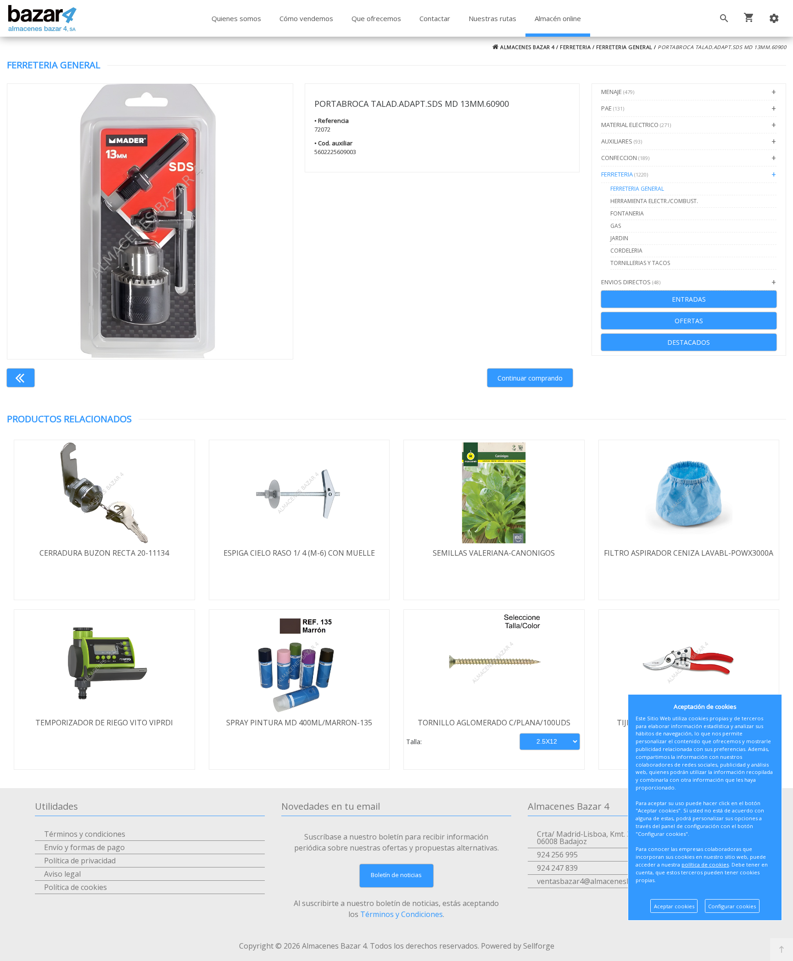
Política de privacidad (80, 861)
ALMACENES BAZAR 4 (527, 47)
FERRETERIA (575, 47)
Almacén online (558, 18)
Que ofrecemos (376, 18)
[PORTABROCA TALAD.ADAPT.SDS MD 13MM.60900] (150, 221)
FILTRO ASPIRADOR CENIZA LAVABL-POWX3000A (688, 553)
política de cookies (705, 864)
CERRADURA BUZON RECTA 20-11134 (104, 553)
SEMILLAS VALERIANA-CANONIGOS (494, 553)
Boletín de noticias (396, 875)
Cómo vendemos (306, 18)
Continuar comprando (530, 378)
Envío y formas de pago (84, 847)
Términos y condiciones (84, 834)
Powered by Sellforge (517, 946)
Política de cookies (75, 887)
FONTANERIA (627, 213)
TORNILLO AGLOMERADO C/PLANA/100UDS (494, 723)
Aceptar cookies (674, 906)
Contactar (434, 18)
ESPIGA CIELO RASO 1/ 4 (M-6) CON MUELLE (299, 553)
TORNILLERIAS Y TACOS (640, 263)
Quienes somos (236, 18)
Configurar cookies (732, 906)
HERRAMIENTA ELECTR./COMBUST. (654, 201)
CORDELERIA (626, 250)
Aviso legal (62, 874)
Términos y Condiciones (401, 914)
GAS (615, 226)
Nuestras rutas (492, 18)
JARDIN (619, 238)
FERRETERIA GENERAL (624, 47)
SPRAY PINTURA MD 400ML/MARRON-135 (299, 723)
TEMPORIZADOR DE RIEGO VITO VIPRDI (104, 723)
